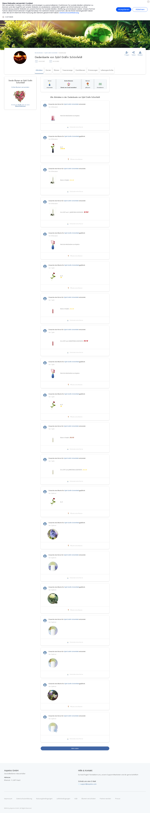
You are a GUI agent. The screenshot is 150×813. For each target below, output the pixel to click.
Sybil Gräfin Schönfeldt (50, 52)
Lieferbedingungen (63, 799)
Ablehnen (140, 9)
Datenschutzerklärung (24, 799)
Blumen (56, 70)
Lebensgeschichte (107, 70)
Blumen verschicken (89, 799)
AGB (75, 799)
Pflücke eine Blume (76, 159)
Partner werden (105, 799)
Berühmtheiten (39, 52)
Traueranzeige (67, 70)
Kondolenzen (80, 70)
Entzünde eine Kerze (76, 127)
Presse (117, 799)
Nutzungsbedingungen (44, 799)
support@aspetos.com (88, 784)
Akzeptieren (123, 9)
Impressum (8, 799)
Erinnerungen (93, 70)
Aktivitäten (39, 70)
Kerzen (48, 70)
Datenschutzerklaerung (69, 12)
